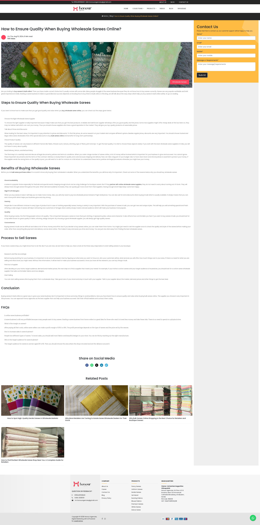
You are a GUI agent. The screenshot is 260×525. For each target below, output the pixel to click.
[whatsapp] (91, 365)
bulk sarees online (57, 136)
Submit (202, 75)
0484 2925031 (79, 498)
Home (126, 8)
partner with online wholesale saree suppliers (126, 184)
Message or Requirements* (207, 60)
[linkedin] (101, 365)
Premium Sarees (137, 504)
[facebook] (87, 365)
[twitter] (96, 365)
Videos (162, 8)
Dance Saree (136, 510)
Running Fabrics (137, 498)
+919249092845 (79, 2)
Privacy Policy (106, 498)
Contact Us (106, 492)
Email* (199, 43)
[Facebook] (103, 519)
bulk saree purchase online (21, 172)
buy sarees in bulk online (23, 91)
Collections (137, 8)
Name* (199, 34)
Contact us (183, 2)
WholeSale (182, 8)
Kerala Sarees (136, 492)
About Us (162, 2)
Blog (172, 2)
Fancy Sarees (136, 486)
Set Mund (135, 495)
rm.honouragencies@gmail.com (99, 2)
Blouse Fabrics (136, 501)
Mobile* (200, 51)
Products (151, 8)
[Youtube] (105, 519)
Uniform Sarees (137, 489)
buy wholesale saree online (71, 111)
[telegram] (106, 365)
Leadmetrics (78, 521)
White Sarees (136, 507)
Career (104, 489)
